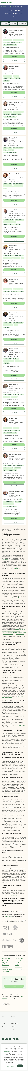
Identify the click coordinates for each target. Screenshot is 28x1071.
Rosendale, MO (19, 958)
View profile (14, 60)
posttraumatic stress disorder (9, 632)
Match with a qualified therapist (14, 986)
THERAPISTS (3, 6)
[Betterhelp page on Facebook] (3, 1039)
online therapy (5, 559)
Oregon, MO (18, 967)
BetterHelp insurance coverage (12, 793)
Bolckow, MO (18, 969)
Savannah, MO (6, 958)
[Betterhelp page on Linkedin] (18, 1039)
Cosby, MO (18, 961)
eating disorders (20, 634)
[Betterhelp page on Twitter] (14, 1039)
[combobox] (5, 23)
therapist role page (17, 597)
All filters (21, 23)
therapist (16, 568)
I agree (20, 1066)
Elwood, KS (5, 967)
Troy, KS (17, 963)
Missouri (12, 6)
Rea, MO (17, 965)
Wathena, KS (5, 965)
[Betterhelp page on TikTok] (11, 1039)
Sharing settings (10, 1066)
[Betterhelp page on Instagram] (7, 1039)
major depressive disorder (13, 631)
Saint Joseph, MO (7, 969)
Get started (14, 56)
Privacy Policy (7, 1051)
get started (22, 725)
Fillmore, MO (5, 971)
